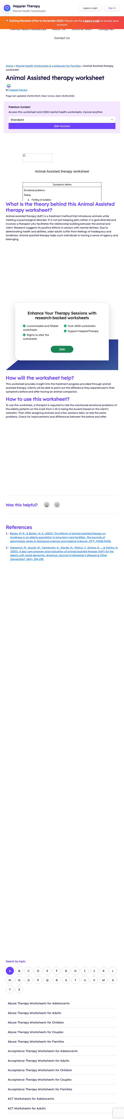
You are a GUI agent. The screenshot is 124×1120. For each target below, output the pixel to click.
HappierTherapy (18, 90)
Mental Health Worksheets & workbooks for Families (48, 65)
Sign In (112, 8)
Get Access (62, 126)
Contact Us (62, 38)
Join (62, 349)
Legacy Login (90, 8)
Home (9, 65)
